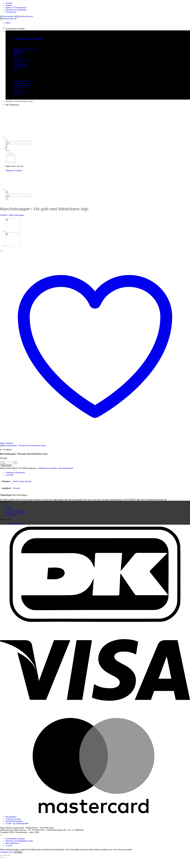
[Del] (7, 855)
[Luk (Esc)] (9, 855)
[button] (8, 23)
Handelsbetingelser (14, 821)
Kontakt (9, 3)
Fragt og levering (13, 819)
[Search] (7, 198)
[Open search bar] (7, 193)
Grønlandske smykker (15, 28)
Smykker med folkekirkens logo (19, 101)
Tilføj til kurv (6, 466)
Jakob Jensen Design (22, 481)
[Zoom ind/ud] (1, 855)
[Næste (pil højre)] (4, 857)
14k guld (16, 488)
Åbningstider (11, 817)
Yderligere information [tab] (15, 472)
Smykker (4, 215)
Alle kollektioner (12, 105)
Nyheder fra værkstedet (16, 10)
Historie (9, 5)
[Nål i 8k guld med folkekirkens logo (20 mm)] (12, 231)
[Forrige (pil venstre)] (1, 857)
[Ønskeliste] (1, 250)
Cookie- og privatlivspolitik (17, 823)
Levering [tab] (9, 475)
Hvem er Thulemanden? (16, 7)
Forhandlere (11, 12)
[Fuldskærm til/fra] (4, 855)
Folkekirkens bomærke (47, 468)
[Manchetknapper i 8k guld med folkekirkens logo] (12, 246)
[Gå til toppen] (1, 835)
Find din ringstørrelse (15, 523)
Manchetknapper (16, 215)
